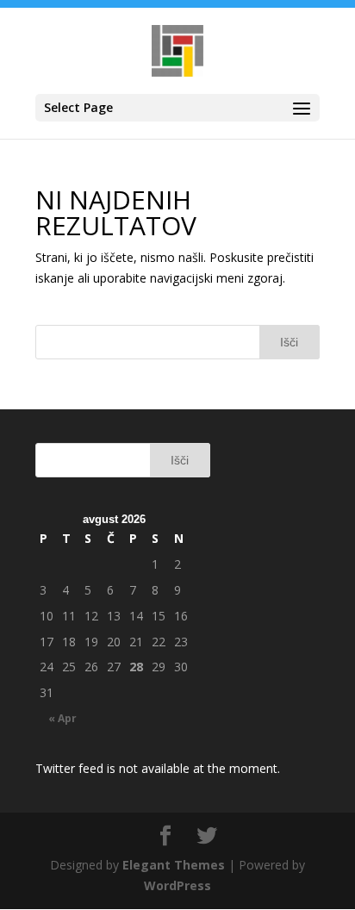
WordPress (177, 885)
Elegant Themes (173, 865)
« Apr (62, 718)
